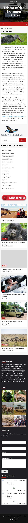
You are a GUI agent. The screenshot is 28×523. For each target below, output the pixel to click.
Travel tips (5, 238)
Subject (4, 452)
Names (4, 439)
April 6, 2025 (9, 298)
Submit (4, 471)
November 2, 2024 (10, 350)
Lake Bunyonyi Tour (7, 186)
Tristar (4, 246)
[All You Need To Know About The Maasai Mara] (14, 337)
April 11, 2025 (9, 246)
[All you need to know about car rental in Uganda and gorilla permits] (14, 311)
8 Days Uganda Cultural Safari (9, 183)
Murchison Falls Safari (7, 156)
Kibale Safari (5, 165)
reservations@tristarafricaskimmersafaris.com (13, 370)
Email (3, 446)
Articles (4, 265)
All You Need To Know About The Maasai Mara (13, 348)
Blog (3, 291)
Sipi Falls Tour (5, 171)
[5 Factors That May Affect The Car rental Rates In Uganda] (14, 284)
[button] (2, 24)
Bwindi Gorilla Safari (7, 159)
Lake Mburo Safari (6, 150)
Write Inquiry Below (7, 458)
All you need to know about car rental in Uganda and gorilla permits (12, 322)
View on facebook (21, 490)
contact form (4, 366)
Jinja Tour (4, 180)
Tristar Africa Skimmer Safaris (14, 11)
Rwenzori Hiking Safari (8, 168)
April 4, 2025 (9, 325)
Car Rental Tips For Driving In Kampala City (13, 269)
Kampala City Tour (6, 177)
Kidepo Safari (5, 174)
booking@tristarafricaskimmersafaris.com (13, 116)
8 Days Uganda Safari (7, 162)
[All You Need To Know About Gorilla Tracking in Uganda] (14, 232)
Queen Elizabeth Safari (8, 153)
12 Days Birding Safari (7, 188)
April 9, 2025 (9, 271)
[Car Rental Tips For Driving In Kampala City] (14, 259)
